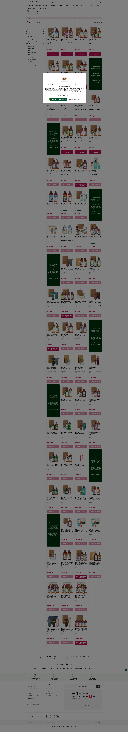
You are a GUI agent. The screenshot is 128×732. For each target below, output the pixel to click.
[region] (64, 88)
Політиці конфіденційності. (77, 91)
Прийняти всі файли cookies (58, 99)
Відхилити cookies (73, 99)
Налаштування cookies (64, 95)
